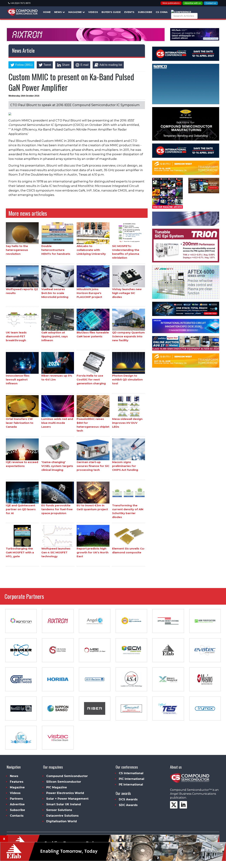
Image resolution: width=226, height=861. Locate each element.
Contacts (16, 815)
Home (47, 12)
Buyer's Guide (111, 12)
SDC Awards (128, 805)
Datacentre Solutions (62, 815)
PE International (131, 784)
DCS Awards (128, 799)
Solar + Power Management (67, 798)
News (58, 12)
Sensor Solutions (59, 810)
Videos (93, 12)
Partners (16, 798)
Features (16, 781)
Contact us (211, 3)
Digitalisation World (61, 821)
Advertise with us (193, 3)
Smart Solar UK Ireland (63, 804)
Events (129, 12)
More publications (171, 3)
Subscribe (145, 12)
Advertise (17, 804)
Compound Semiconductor (67, 776)
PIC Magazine (56, 787)
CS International (131, 773)
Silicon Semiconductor (63, 781)
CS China (162, 12)
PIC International (131, 779)
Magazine (75, 12)
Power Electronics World (65, 793)
